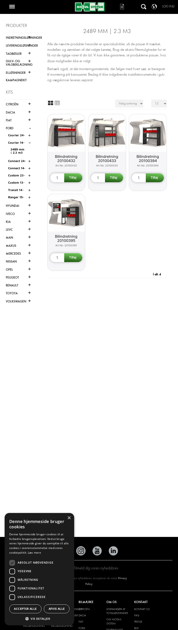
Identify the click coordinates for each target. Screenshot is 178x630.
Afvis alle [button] (57, 609)
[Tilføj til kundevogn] (73, 177)
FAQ (136, 615)
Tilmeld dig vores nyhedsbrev (96, 568)
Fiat (81, 621)
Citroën (84, 609)
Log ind (168, 6)
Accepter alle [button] (25, 609)
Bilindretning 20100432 (66, 158)
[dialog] (39, 569)
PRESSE (138, 621)
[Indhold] (57, 103)
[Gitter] (50, 103)
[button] (39, 618)
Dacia (82, 615)
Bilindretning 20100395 (66, 238)
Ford (82, 628)
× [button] (69, 518)
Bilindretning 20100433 (107, 158)
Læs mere (34, 553)
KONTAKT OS (142, 609)
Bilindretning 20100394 (148, 158)
